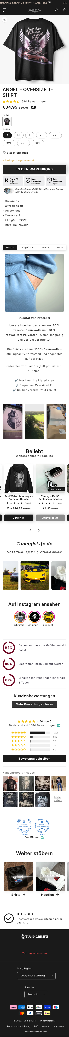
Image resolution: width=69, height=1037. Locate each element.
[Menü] (4, 10)
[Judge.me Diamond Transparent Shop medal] (42, 826)
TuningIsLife (29, 1021)
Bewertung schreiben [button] (34, 758)
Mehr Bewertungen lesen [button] (34, 704)
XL (41, 135)
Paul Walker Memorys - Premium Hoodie (19, 497)
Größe (6, 129)
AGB (36, 1026)
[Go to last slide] (30, 530)
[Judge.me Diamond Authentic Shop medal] (24, 826)
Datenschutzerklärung (18, 1026)
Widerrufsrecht (48, 1021)
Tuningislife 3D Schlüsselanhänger (50, 497)
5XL (38, 143)
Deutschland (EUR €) (33, 975)
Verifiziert (32, 837)
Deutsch (33, 994)
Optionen (19, 517)
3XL (9, 143)
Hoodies (48, 894)
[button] (57, 10)
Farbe (6, 115)
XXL (55, 135)
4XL (23, 143)
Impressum (59, 1026)
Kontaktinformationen (36, 1031)
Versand (46, 1026)
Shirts (16, 894)
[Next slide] (38, 530)
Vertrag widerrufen (34, 953)
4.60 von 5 (44, 721)
